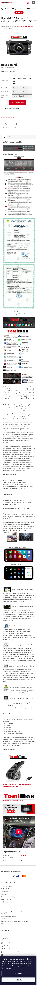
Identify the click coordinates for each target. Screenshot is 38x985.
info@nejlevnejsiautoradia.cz (13, 943)
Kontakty (3, 894)
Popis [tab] (4, 137)
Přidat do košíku (19, 102)
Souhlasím (18, 980)
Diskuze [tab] (10, 137)
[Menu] (33, 3)
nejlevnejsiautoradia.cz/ (11, 952)
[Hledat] (23, 3)
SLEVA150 (19, 12)
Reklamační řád (5, 889)
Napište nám (5, 902)
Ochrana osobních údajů (8, 897)
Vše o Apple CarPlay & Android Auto (11, 912)
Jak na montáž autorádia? (8, 917)
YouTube (6, 955)
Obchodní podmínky (7, 886)
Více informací (6, 968)
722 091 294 (7, 946)
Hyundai (23, 855)
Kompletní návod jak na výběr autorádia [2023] (15, 921)
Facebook (7, 949)
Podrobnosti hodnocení (25, 27)
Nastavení (18, 973)
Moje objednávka (6, 892)
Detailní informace (6, 118)
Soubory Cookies (6, 899)
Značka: (8, 29)
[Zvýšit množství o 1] (8, 101)
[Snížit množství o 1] (8, 104)
